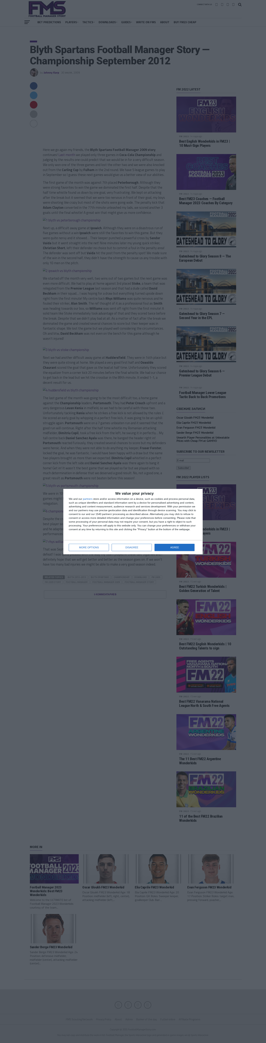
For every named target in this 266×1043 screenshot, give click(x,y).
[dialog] (133, 521)
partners (87, 499)
